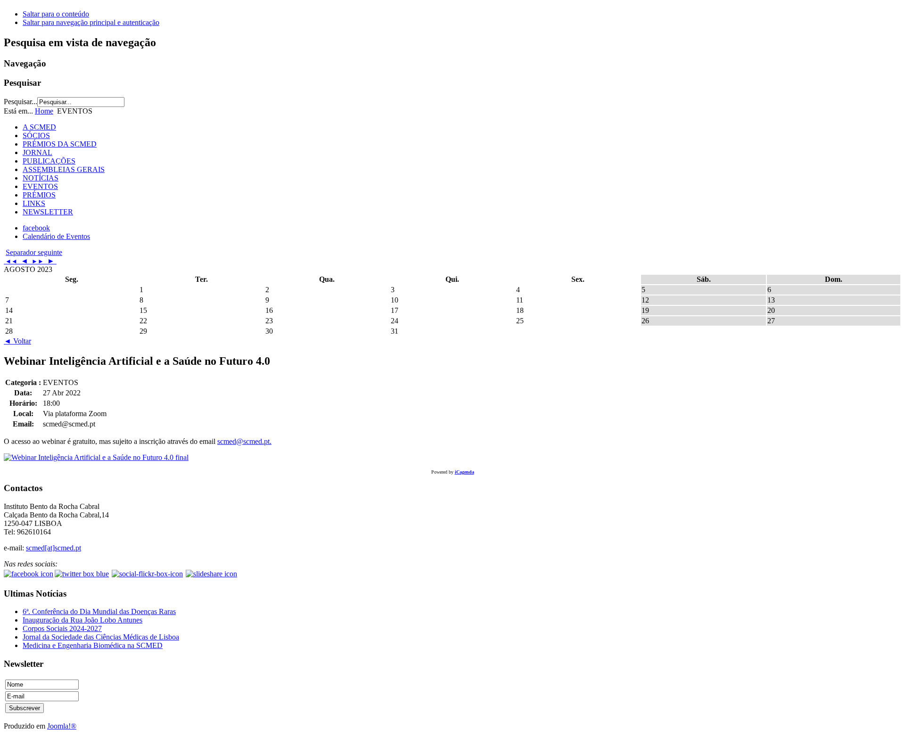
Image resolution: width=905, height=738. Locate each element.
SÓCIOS (36, 135)
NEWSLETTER (48, 212)
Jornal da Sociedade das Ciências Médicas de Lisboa (101, 637)
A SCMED (39, 127)
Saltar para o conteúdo (56, 14)
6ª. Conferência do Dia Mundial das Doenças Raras (99, 611)
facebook (36, 228)
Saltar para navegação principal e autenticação (91, 22)
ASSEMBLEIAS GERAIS (64, 169)
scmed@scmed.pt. (244, 441)
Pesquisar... (20, 102)
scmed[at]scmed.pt (53, 548)
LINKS (34, 203)
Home (44, 111)
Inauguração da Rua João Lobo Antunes (82, 620)
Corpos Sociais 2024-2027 (62, 628)
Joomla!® (61, 726)
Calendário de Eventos (56, 236)
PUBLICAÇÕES (49, 161)
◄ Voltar (17, 341)
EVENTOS (40, 186)
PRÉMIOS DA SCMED (60, 144)
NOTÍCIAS (40, 178)
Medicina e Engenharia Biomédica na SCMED (93, 645)
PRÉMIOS (39, 195)
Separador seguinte (34, 252)
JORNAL (37, 152)
